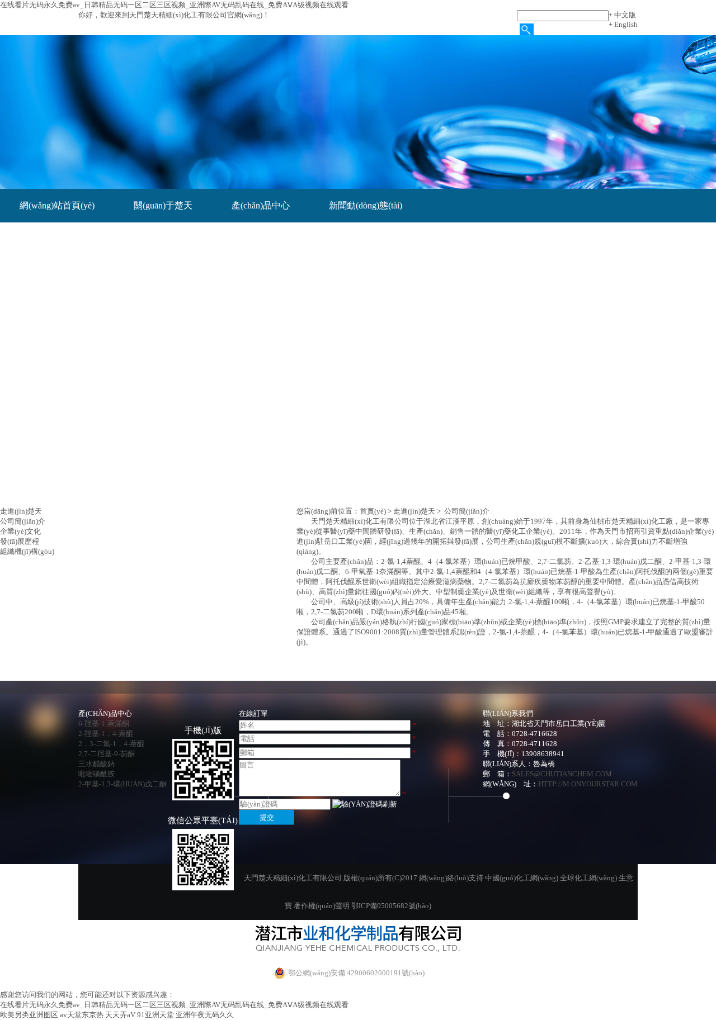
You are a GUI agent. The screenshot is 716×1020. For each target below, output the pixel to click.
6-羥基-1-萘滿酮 (103, 723)
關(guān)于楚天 (163, 205)
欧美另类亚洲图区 (29, 1014)
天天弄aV (120, 1014)
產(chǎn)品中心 (261, 205)
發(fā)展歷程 (19, 541)
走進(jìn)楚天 (414, 511)
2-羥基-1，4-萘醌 (105, 733)
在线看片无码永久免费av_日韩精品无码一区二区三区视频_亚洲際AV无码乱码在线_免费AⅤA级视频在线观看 (174, 5)
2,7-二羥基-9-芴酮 (106, 753)
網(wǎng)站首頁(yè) (57, 205)
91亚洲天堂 (155, 1014)
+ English (623, 24)
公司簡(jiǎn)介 (22, 521)
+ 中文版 (622, 15)
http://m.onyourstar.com (588, 784)
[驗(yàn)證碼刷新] (364, 804)
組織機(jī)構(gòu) (27, 551)
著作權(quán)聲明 (322, 906)
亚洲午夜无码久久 (205, 1014)
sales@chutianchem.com (562, 774)
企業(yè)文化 (20, 531)
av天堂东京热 (81, 1014)
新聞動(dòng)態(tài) (365, 205)
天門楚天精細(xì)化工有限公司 (360, 521)
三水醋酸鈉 (96, 764)
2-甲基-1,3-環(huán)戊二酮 (122, 784)
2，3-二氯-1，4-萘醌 (111, 743)
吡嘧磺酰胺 (96, 774)
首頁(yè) (373, 511)
